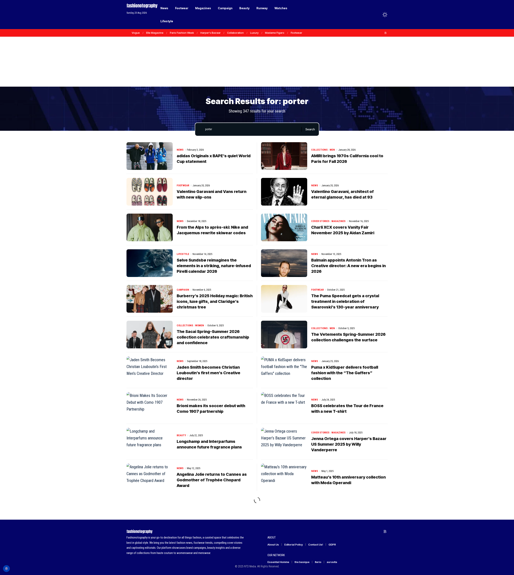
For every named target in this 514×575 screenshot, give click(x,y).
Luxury (254, 32)
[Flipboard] (381, 33)
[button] (377, 14)
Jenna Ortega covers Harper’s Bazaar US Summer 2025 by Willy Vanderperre (349, 444)
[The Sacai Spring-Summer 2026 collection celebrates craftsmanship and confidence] (149, 334)
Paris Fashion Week (182, 32)
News (180, 149)
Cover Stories (320, 221)
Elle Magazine (154, 32)
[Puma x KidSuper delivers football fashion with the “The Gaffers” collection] (284, 370)
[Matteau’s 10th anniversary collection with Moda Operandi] (284, 477)
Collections (319, 149)
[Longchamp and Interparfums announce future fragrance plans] (149, 441)
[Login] (369, 14)
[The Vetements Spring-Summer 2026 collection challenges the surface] (284, 334)
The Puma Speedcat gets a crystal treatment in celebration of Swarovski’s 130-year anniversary (345, 301)
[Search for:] (251, 129)
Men (332, 149)
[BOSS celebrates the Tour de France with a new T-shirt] (284, 406)
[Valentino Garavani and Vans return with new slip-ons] (149, 192)
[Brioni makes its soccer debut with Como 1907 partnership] (149, 406)
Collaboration (235, 32)
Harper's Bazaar (210, 32)
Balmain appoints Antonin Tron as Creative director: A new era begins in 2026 (348, 266)
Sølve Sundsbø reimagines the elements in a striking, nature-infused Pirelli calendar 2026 (214, 266)
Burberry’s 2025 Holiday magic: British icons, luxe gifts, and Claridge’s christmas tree (215, 301)
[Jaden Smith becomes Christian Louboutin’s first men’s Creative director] (149, 370)
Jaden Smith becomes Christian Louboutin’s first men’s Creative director (208, 373)
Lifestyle (183, 254)
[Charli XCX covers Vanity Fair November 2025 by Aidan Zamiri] (284, 227)
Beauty (181, 435)
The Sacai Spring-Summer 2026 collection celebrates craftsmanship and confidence (213, 337)
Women (199, 325)
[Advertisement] (257, 56)
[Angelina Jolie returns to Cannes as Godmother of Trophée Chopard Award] (149, 477)
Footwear (296, 32)
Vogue (136, 32)
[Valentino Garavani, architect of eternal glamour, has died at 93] (284, 192)
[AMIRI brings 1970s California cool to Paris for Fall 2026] (284, 156)
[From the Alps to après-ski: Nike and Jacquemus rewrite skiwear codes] (149, 227)
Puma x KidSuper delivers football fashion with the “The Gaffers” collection (344, 373)
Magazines (338, 221)
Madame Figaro (274, 32)
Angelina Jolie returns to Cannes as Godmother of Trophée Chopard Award (212, 480)
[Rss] (385, 33)
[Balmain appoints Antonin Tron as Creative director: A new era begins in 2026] (284, 263)
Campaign (183, 289)
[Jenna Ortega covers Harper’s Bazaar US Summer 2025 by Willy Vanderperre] (284, 441)
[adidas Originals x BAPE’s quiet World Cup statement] (149, 156)
